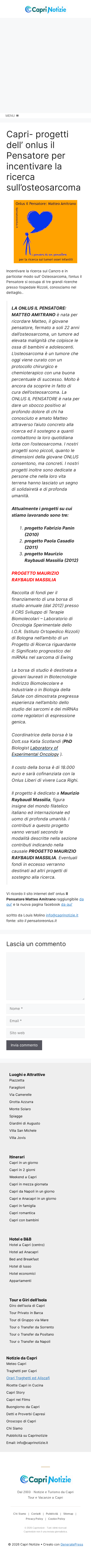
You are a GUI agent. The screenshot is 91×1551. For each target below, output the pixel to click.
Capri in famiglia (22, 1206)
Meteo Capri (16, 1364)
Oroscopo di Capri (21, 1421)
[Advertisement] (45, 65)
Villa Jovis (17, 1138)
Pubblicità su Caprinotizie (26, 1435)
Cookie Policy (56, 1518)
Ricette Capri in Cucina (24, 1385)
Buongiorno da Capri (23, 1407)
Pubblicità (52, 1513)
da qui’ (66, 904)
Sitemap (68, 1513)
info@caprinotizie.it (62, 915)
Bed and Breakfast (24, 1259)
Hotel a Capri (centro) (27, 1245)
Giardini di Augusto (24, 1123)
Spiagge (15, 1116)
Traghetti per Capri (21, 1371)
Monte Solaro (20, 1109)
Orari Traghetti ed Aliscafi (28, 1378)
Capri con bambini (24, 1220)
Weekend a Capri (23, 1177)
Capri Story (15, 1392)
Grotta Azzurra (21, 1102)
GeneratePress (72, 1544)
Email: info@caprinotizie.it (27, 1443)
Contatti (36, 1513)
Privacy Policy (35, 1518)
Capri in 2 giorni (22, 1170)
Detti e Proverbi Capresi (25, 1414)
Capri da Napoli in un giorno (32, 1191)
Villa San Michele (22, 1130)
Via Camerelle (20, 1094)
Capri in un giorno (23, 1162)
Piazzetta (16, 1080)
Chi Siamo (14, 1428)
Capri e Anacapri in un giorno (32, 1198)
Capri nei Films (18, 1399)
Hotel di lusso (20, 1266)
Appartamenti (20, 1281)
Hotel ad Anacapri (23, 1252)
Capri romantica (22, 1213)
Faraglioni (17, 1087)
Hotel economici (22, 1273)
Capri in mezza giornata (28, 1184)
